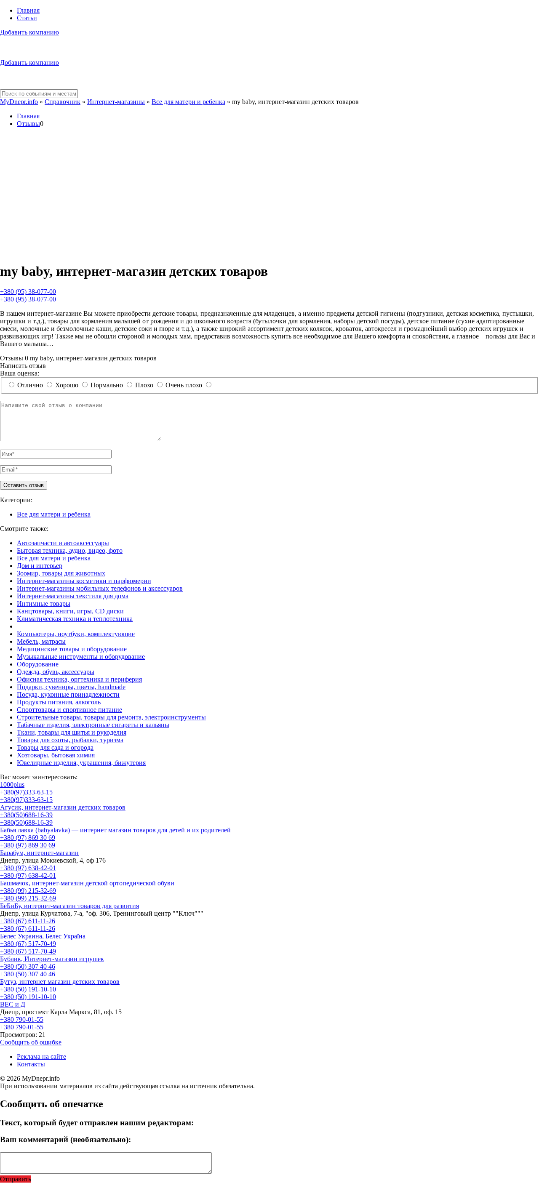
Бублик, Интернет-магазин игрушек (52, 958)
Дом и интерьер (39, 565)
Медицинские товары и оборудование (72, 649)
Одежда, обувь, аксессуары (55, 671)
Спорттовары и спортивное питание (69, 709)
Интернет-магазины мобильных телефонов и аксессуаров (100, 588)
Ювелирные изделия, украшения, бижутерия (81, 762)
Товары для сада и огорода (55, 747)
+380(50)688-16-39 (26, 814)
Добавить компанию (29, 32)
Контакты (31, 1064)
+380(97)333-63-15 (26, 792)
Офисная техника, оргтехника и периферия (79, 679)
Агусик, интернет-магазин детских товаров (62, 807)
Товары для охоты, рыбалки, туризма (70, 739)
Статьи (27, 17)
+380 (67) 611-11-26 (27, 921)
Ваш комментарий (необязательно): (65, 1139)
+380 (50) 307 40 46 (27, 966)
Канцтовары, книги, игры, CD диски (70, 611)
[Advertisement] (269, 195)
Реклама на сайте (41, 1056)
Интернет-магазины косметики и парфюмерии (84, 580)
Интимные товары (43, 603)
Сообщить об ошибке (30, 1042)
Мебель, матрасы (41, 641)
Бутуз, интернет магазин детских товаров (60, 981)
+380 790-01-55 (21, 1019)
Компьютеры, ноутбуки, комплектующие (76, 633)
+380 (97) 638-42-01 (28, 867)
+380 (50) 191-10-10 (28, 989)
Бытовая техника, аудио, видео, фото (70, 550)
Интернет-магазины (116, 101)
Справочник (62, 101)
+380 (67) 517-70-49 (28, 943)
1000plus (12, 784)
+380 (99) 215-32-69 (28, 890)
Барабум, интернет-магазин (39, 852)
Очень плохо (183, 385)
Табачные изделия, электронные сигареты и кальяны (93, 724)
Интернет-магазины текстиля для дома (72, 595)
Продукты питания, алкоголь (59, 702)
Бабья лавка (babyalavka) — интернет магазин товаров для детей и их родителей (115, 830)
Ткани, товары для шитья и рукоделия (71, 732)
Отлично (30, 385)
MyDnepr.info (19, 101)
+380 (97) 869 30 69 (27, 837)
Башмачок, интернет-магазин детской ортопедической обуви (87, 883)
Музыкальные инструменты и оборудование (81, 656)
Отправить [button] (15, 1179)
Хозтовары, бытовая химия (56, 755)
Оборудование (38, 664)
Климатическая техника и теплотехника (75, 618)
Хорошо (66, 385)
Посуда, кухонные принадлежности (68, 694)
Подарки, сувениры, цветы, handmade (71, 686)
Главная (28, 10)
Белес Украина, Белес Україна (42, 936)
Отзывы (28, 123)
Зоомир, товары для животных (61, 573)
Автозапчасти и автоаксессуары (63, 542)
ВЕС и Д (12, 1004)
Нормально (107, 385)
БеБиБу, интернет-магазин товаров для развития (69, 905)
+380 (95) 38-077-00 (28, 291)
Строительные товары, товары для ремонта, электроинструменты (111, 717)
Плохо (144, 385)
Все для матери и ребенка (188, 101)
